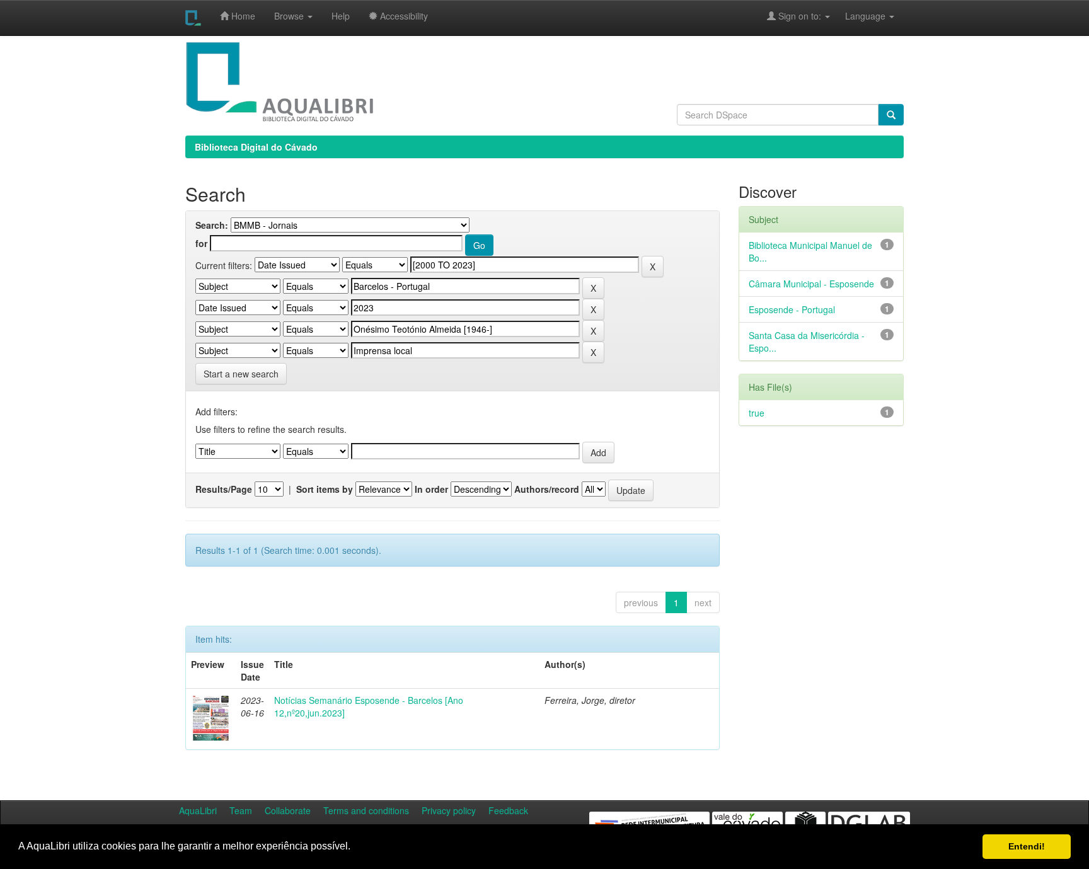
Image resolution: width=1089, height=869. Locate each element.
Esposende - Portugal (792, 309)
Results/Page (223, 489)
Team (240, 810)
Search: (211, 225)
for (201, 243)
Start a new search (241, 373)
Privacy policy (449, 810)
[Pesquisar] (891, 114)
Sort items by (324, 489)
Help (340, 15)
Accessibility (402, 15)
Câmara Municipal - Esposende (811, 283)
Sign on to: (800, 15)
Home (242, 15)
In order (431, 489)
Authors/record (546, 489)
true (756, 412)
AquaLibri (198, 810)
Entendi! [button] (1026, 846)
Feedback (508, 810)
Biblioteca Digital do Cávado (256, 147)
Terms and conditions (366, 810)
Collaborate (288, 810)
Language (859, 15)
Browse (290, 15)
